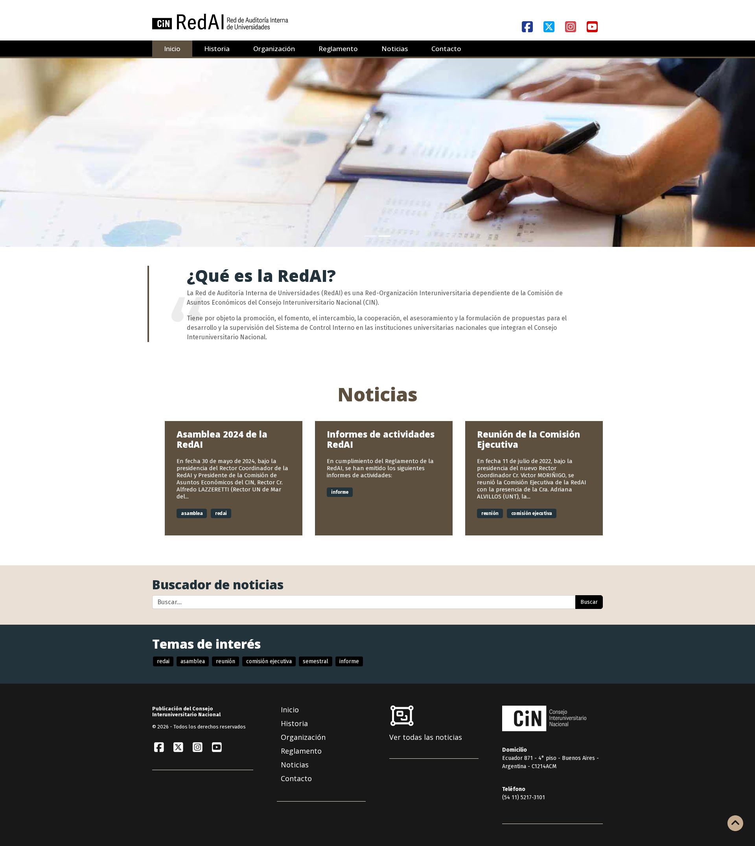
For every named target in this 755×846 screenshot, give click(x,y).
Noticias (394, 48)
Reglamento (338, 48)
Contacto (446, 48)
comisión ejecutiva (531, 513)
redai (221, 513)
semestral (315, 661)
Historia (217, 48)
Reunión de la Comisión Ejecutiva (528, 439)
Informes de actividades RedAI (381, 439)
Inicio (172, 48)
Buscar (589, 602)
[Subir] (735, 824)
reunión (490, 513)
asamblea (192, 513)
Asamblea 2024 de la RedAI (222, 439)
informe (339, 492)
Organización (274, 48)
